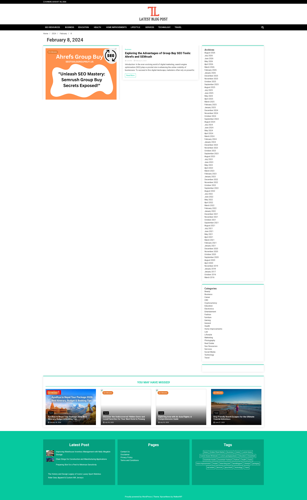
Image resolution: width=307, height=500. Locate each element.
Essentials (251, 456)
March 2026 (209, 67)
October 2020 (210, 254)
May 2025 (208, 96)
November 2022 (211, 182)
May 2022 (208, 200)
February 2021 (210, 243)
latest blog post (225, 463)
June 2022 (208, 197)
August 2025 (209, 87)
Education (83, 27)
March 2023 (209, 171)
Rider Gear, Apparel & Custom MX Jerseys (65, 477)
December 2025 (211, 76)
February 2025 (210, 104)
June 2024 (208, 128)
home (250, 460)
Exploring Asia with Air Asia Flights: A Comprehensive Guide (175, 418)
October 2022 (210, 185)
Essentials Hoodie (210, 460)
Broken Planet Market (217, 452)
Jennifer (129, 61)
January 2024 (210, 142)
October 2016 (210, 274)
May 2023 (208, 165)
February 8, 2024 (140, 61)
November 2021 (211, 217)
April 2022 (208, 202)
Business (69, 27)
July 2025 (208, 90)
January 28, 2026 (55, 422)
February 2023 (210, 174)
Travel (178, 27)
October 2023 (210, 151)
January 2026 (210, 73)
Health (97, 27)
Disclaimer (125, 454)
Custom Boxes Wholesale (209, 456)
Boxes (206, 452)
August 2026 (209, 53)
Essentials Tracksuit (225, 460)
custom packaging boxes (228, 456)
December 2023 (211, 145)
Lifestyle (135, 27)
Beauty (207, 291)
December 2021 (211, 214)
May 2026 (208, 61)
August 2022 (209, 191)
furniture (207, 317)
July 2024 (208, 125)
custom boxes (247, 452)
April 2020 (208, 263)
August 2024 (209, 122)
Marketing (208, 337)
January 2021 (210, 246)
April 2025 (208, 99)
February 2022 (210, 208)
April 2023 (208, 168)
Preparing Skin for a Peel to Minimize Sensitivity (76, 465)
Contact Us (125, 452)
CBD (206, 300)
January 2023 (210, 176)
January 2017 (210, 272)
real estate (210, 467)
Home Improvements (116, 27)
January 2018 (210, 269)
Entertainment (210, 311)
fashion (236, 460)
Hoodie (215, 463)
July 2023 (208, 159)
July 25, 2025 (164, 422)
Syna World (228, 467)
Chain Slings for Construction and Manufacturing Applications (81, 459)
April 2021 (208, 237)
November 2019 (211, 266)
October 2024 (210, 116)
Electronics (209, 309)
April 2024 (208, 133)
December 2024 (211, 110)
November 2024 (211, 113)
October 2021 (210, 220)
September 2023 (211, 153)
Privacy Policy (127, 457)
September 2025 (211, 84)
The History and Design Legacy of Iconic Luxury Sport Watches (74, 474)
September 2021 (211, 223)
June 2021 (208, 231)
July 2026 (208, 55)
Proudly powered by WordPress (138, 497)
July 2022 (208, 194)
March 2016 (209, 277)
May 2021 (208, 234)
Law (206, 332)
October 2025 (210, 81)
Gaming (207, 320)
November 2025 (211, 79)
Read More (130, 75)
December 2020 (211, 248)
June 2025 (208, 93)
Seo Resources (52, 27)
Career (207, 297)
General (207, 323)
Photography (209, 340)
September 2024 (211, 119)
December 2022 (211, 179)
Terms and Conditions (130, 460)
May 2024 (208, 130)
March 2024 (209, 136)
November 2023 (211, 148)
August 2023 (209, 156)
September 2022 (211, 188)
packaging (255, 463)
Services (149, 27)
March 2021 (209, 240)
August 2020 (209, 260)
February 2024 (210, 139)
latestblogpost (237, 463)
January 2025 (210, 107)
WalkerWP (177, 497)
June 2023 (208, 162)
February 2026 (210, 70)
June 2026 (208, 58)
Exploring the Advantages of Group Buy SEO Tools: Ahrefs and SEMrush (158, 54)
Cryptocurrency (210, 303)
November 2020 (211, 251)
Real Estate (209, 343)
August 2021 (209, 225)
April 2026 (208, 64)
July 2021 (208, 228)
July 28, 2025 (109, 422)
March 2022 (209, 205)
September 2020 (211, 257)
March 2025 (209, 102)
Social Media (209, 352)
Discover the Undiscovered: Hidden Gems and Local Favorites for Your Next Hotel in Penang (124, 418)
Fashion (207, 314)
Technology (164, 27)
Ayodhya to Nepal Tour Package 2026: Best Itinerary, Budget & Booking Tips (67, 418)
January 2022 (210, 211)
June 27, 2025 (220, 422)
